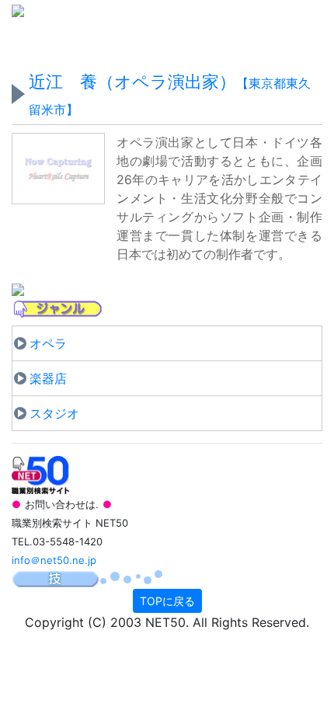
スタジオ (54, 413)
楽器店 (48, 378)
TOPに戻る (167, 600)
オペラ (48, 343)
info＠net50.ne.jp (54, 560)
